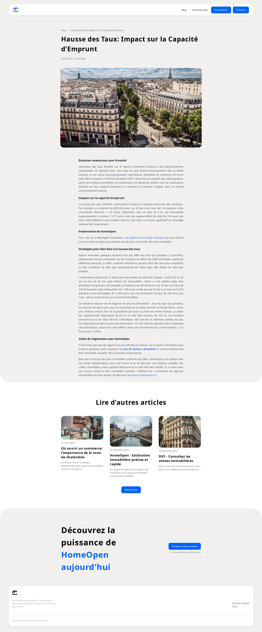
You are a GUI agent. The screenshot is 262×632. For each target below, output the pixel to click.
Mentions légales (241, 603)
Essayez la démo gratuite (185, 546)
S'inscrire (241, 9)
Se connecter (221, 9)
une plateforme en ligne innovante (144, 237)
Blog (184, 9)
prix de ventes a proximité (139, 349)
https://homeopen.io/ (144, 375)
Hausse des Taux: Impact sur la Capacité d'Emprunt (97, 30)
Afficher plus (131, 489)
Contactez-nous (200, 9)
